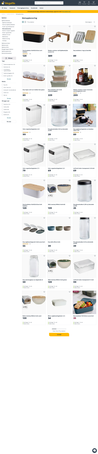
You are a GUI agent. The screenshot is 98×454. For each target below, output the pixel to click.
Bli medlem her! (66, 11)
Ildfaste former (6, 34)
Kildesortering (6, 38)
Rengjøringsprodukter (7, 49)
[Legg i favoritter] (44, 26)
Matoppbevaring (6, 28)
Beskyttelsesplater (7, 53)
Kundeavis (12, 8)
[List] (25, 22)
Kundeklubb (34, 8)
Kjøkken (3, 14)
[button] (60, 2)
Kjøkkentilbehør (10, 14)
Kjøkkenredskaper (7, 22)
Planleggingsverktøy (23, 8)
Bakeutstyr (5, 36)
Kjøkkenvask (5, 45)
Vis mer (9, 79)
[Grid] (23, 22)
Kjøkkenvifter (5, 47)
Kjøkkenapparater (6, 51)
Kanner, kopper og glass (8, 30)
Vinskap (4, 40)
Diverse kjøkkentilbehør (8, 24)
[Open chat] (94, 450)
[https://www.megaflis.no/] (8, 3)
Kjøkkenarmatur (6, 43)
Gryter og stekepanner (8, 26)
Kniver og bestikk (6, 32)
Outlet (41, 8)
